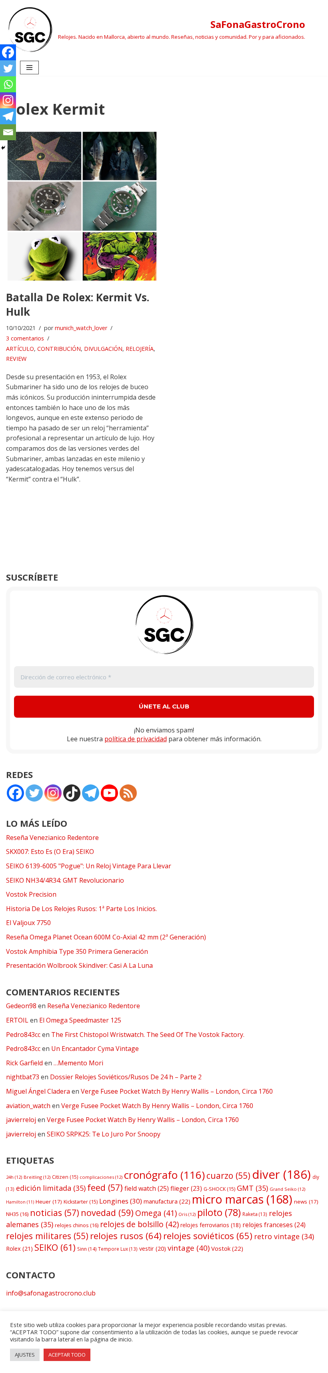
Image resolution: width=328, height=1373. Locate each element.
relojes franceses (274, 1224)
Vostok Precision (31, 894)
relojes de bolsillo (139, 1224)
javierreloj (21, 1119)
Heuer (49, 1201)
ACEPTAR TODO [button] (67, 1354)
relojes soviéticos (207, 1236)
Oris (187, 1214)
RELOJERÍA (140, 348)
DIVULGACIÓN (103, 348)
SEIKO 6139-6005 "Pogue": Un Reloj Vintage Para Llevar (88, 866)
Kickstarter (81, 1201)
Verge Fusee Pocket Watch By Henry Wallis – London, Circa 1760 (177, 1091)
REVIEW (16, 358)
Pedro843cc (23, 1034)
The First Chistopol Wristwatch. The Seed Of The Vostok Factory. (147, 1034)
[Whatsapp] (8, 84)
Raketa (254, 1214)
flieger (186, 1188)
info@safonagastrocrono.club (51, 1293)
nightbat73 (22, 1077)
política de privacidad (135, 738)
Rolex (19, 1248)
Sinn (86, 1249)
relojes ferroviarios (210, 1225)
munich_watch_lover (81, 328)
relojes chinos (76, 1225)
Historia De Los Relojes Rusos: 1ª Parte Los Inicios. (81, 908)
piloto (219, 1212)
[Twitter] (8, 68)
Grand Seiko (287, 1189)
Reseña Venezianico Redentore (52, 837)
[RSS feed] (128, 793)
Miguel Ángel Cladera (38, 1091)
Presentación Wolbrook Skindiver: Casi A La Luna (79, 965)
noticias (54, 1212)
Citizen (65, 1177)
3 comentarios (25, 338)
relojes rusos (126, 1236)
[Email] (8, 132)
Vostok (227, 1248)
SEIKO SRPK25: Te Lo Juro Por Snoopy (103, 1134)
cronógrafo (164, 1175)
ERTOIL (17, 1020)
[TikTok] (71, 793)
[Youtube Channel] (109, 793)
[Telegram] (8, 116)
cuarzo (228, 1175)
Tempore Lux (118, 1249)
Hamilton (20, 1202)
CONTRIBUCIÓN (59, 348)
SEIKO (55, 1247)
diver (281, 1174)
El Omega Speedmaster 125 (80, 1020)
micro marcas (242, 1199)
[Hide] (3, 148)
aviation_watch (28, 1105)
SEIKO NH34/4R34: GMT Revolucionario (65, 880)
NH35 (17, 1214)
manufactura (167, 1201)
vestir (152, 1248)
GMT (252, 1188)
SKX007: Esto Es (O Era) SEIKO (50, 851)
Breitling (37, 1177)
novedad (107, 1212)
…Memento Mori (78, 1063)
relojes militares (47, 1236)
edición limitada (51, 1188)
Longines (120, 1201)
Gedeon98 (21, 1005)
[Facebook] (8, 52)
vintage (189, 1248)
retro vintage (284, 1236)
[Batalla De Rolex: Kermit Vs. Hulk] (82, 206)
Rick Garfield (24, 1063)
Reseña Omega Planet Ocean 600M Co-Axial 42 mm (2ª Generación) (106, 937)
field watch (146, 1188)
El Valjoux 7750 (28, 922)
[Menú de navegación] (29, 67)
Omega (156, 1213)
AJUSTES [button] (25, 1354)
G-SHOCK (219, 1189)
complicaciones (101, 1177)
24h (14, 1177)
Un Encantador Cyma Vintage (95, 1048)
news (306, 1201)
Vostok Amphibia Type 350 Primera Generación (77, 951)
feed (105, 1187)
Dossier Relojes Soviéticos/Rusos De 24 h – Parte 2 (126, 1077)
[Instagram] (8, 100)
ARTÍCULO (20, 348)
